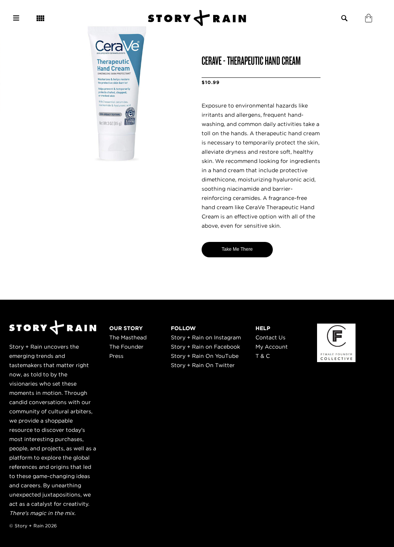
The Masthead (128, 337)
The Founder (126, 347)
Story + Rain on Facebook (205, 347)
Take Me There (237, 249)
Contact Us (270, 337)
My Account (271, 347)
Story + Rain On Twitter (203, 365)
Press (116, 356)
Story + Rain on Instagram (206, 337)
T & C (262, 356)
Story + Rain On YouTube (205, 356)
